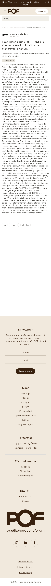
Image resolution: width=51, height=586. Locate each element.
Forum (25, 407)
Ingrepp (25, 393)
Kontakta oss (25, 496)
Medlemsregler (25, 476)
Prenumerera (25, 371)
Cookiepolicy (25, 572)
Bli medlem (25, 471)
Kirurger (25, 402)
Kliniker (25, 398)
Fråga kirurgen (25, 424)
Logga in (42, 11)
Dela (27, 225)
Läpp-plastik (8, 60)
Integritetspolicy (25, 567)
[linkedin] (25, 543)
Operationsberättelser (26, 416)
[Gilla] (5, 225)
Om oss (25, 501)
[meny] (5, 11)
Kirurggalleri (25, 411)
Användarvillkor (25, 562)
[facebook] (34, 543)
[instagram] (16, 543)
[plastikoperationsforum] (12, 11)
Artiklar (25, 420)
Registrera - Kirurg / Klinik (25, 448)
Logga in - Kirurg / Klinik (25, 443)
